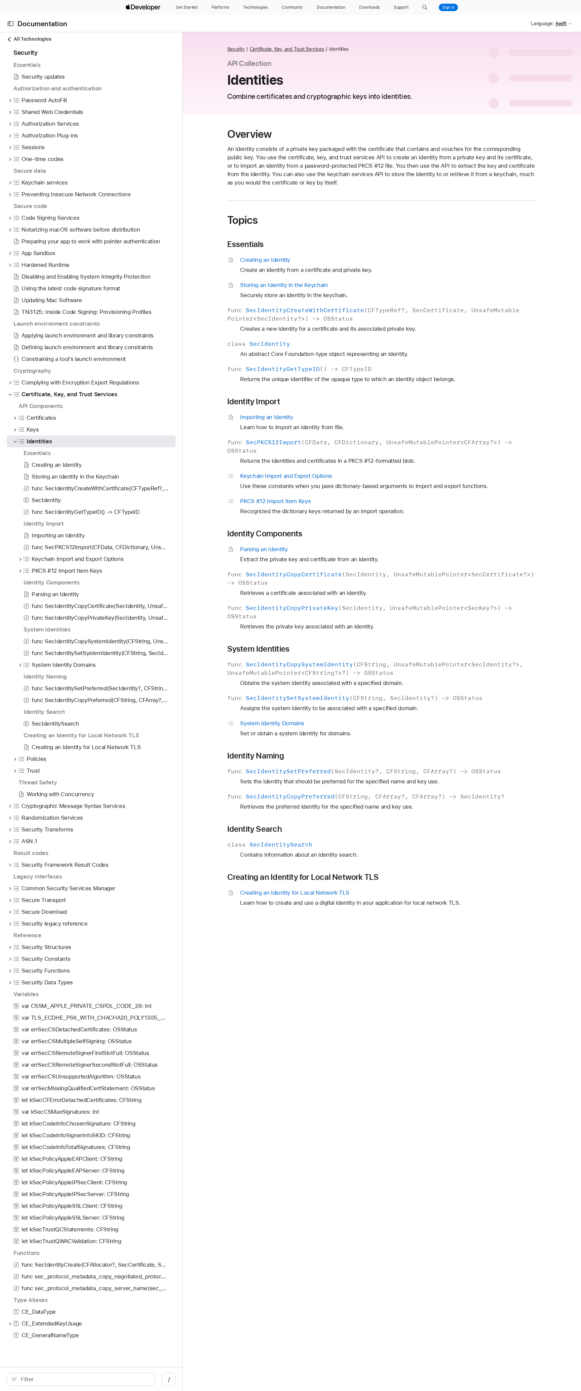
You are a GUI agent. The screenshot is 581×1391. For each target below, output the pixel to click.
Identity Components (265, 533)
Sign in (448, 7)
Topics (242, 220)
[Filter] (84, 1379)
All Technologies (32, 39)
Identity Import (253, 401)
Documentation (42, 23)
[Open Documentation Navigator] (10, 24)
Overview (249, 134)
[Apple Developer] (144, 7)
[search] (81, 1379)
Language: (542, 23)
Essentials (245, 244)
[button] (425, 7)
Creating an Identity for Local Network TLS (303, 877)
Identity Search (254, 829)
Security (236, 49)
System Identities (258, 649)
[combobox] (84, 1379)
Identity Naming (255, 756)
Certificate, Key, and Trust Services (287, 49)
